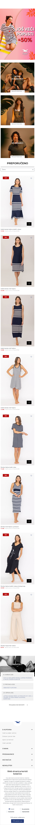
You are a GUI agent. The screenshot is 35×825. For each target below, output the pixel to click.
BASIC (17, 38)
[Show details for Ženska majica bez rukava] (17, 618)
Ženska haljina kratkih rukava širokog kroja (13, 586)
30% (6, 237)
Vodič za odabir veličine (9, 733)
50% (6, 297)
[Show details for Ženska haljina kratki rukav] (17, 439)
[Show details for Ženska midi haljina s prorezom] (17, 499)
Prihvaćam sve (17, 821)
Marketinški (25, 811)
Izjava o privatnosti (7, 740)
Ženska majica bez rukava (8, 645)
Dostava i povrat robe (8, 736)
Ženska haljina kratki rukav (8, 467)
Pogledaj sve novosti (16, 705)
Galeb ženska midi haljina (8, 288)
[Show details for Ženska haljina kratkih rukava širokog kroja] (17, 558)
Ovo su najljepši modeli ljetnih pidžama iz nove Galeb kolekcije (17, 678)
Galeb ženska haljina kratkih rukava (11, 229)
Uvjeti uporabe (6, 743)
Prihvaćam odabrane (17, 817)
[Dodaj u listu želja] (31, 178)
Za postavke (25, 809)
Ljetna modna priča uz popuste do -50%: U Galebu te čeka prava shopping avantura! (18, 697)
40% (6, 178)
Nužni (12, 809)
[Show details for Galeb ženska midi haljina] (17, 261)
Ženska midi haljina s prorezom (10, 526)
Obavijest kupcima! (10, 687)
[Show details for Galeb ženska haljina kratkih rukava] (17, 201)
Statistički (11, 811)
